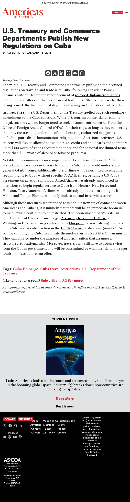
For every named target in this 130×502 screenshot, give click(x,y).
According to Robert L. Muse (83, 218)
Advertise (35, 424)
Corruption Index (65, 420)
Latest (48, 428)
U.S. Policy (49, 432)
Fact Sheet (17, 112)
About (35, 420)
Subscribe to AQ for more (62, 281)
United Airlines (66, 180)
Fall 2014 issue (72, 228)
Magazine (48, 420)
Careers (35, 432)
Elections (48, 424)
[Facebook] (48, 73)
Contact (36, 428)
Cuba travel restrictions (60, 269)
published (94, 85)
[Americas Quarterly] (22, 13)
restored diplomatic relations (97, 95)
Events (62, 424)
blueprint (76, 223)
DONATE (118, 13)
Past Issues (65, 406)
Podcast (13, 432)
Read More (65, 399)
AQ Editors (15, 53)
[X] (54, 73)
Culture (61, 432)
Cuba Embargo (25, 269)
